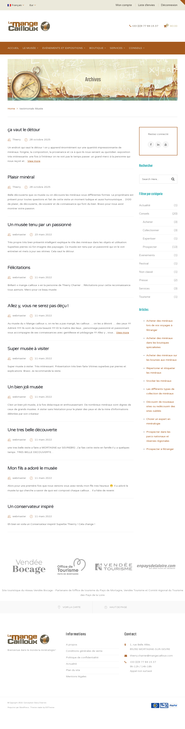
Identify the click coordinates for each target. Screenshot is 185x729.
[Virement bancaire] (155, 705)
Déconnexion (169, 5)
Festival (144, 263)
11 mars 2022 (43, 277)
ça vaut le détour (24, 129)
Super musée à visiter (28, 348)
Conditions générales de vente (84, 650)
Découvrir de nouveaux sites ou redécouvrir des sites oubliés (160, 406)
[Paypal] (173, 705)
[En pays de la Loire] (156, 566)
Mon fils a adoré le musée (32, 468)
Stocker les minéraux (158, 380)
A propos (71, 644)
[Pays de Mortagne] (71, 566)
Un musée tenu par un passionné (39, 224)
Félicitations (19, 267)
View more (33, 161)
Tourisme (144, 296)
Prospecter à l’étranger (160, 449)
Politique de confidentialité (82, 657)
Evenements (147, 255)
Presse (143, 280)
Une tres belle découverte (32, 430)
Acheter (148, 222)
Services (144, 288)
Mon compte (124, 5)
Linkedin (158, 144)
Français (16, 5)
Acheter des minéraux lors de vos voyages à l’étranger (159, 325)
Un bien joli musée (25, 387)
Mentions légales (76, 676)
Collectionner (151, 230)
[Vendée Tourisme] (113, 566)
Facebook (151, 144)
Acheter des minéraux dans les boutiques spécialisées (159, 343)
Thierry (16, 139)
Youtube (165, 144)
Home (11, 108)
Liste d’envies (146, 5)
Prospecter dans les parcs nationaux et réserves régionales (158, 436)
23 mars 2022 (43, 234)
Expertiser (149, 238)
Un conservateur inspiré (30, 506)
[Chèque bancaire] (164, 705)
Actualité (144, 205)
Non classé (146, 272)
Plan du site (73, 670)
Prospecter (150, 247)
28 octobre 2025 (39, 139)
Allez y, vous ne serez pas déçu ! (38, 305)
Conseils (144, 213)
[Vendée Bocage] (29, 566)
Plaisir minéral (21, 177)
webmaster (19, 234)
